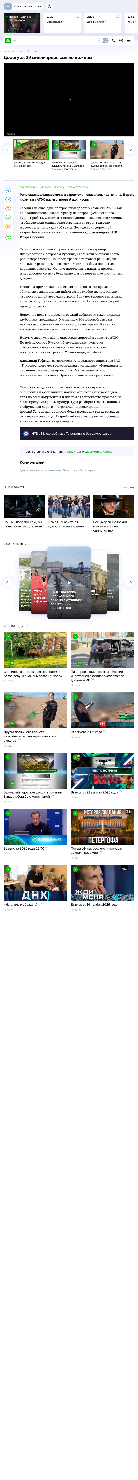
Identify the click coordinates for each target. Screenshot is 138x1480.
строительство (78, 187)
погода (59, 187)
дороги (46, 187)
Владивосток (29, 187)
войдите (72, 451)
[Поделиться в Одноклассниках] (8, 208)
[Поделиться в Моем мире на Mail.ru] (8, 226)
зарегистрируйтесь (98, 451)
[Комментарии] (8, 237)
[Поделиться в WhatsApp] (8, 217)
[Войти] (121, 40)
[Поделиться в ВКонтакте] (8, 199)
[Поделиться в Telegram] (8, 190)
